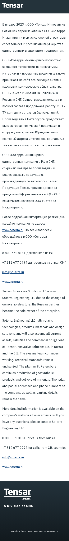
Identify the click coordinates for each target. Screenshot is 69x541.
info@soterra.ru (13, 272)
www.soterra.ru (12, 230)
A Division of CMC (18, 506)
